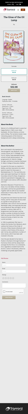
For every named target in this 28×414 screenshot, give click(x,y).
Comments (5, 282)
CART (17, 4)
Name (3, 262)
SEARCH (9, 4)
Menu (23, 9)
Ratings (4, 275)
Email (3, 268)
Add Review (4, 258)
